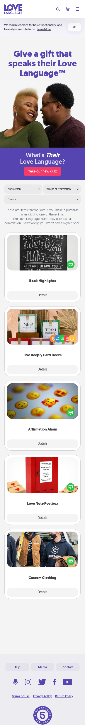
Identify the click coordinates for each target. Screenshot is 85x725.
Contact (68, 667)
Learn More (44, 29)
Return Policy (64, 696)
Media (42, 667)
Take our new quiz (42, 171)
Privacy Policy (42, 696)
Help (17, 667)
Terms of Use (21, 696)
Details (43, 295)
